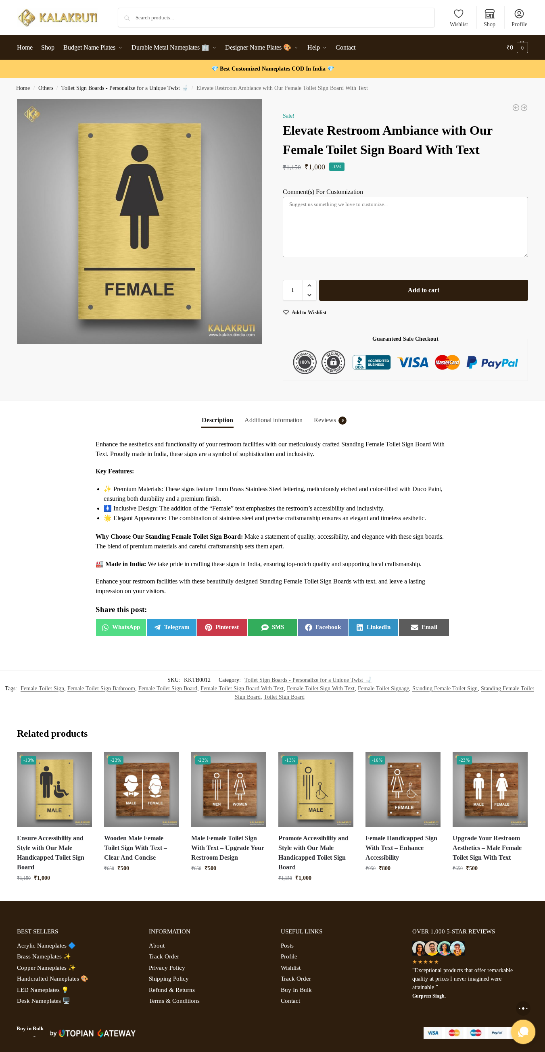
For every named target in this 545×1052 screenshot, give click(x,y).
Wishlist (459, 24)
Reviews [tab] (329, 420)
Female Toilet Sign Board (167, 688)
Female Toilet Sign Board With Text (242, 688)
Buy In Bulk (296, 990)
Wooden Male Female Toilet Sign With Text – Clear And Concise (135, 848)
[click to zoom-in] (139, 221)
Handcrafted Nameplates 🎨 (52, 978)
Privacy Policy (167, 968)
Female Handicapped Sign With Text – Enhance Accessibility (401, 848)
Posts (287, 945)
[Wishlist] (80, 764)
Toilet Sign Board (284, 697)
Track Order (164, 956)
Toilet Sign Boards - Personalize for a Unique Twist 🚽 (124, 88)
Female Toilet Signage (383, 688)
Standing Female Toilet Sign (445, 688)
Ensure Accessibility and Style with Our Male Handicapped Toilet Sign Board (50, 853)
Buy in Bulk (30, 1028)
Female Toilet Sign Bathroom (101, 688)
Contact (290, 1001)
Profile (519, 24)
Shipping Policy (169, 978)
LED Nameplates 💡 (43, 990)
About (157, 945)
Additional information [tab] (273, 420)
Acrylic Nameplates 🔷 (46, 945)
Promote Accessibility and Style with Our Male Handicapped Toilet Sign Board (313, 853)
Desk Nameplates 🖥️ (43, 1001)
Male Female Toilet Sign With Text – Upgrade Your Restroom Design (227, 848)
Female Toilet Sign (42, 688)
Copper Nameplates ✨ (46, 968)
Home (23, 88)
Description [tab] (217, 420)
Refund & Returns (172, 990)
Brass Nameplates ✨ (44, 956)
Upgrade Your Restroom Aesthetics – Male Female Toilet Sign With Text (487, 848)
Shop (489, 24)
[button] (517, 47)
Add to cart (423, 290)
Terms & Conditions (174, 1001)
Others (45, 88)
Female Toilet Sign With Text (321, 688)
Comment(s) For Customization (323, 191)
